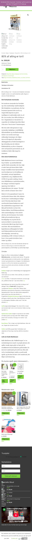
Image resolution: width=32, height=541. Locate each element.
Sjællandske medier (7, 313)
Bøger (7, 53)
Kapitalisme (14, 77)
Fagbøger (12, 53)
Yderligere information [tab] (7, 85)
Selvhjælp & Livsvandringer (8, 75)
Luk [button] (25, 4)
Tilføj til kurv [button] (12, 380)
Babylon (11, 288)
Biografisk (17, 53)
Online (3, 278)
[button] (28, 15)
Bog (5, 77)
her (24, 280)
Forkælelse (8, 77)
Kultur (18, 77)
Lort (21, 77)
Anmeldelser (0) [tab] (6, 88)
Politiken (4, 270)
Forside (3, 53)
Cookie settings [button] (15, 538)
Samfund (28, 77)
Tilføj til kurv (12, 69)
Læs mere (3, 381)
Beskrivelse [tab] (5, 82)
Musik (24, 77)
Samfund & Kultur (23, 74)
